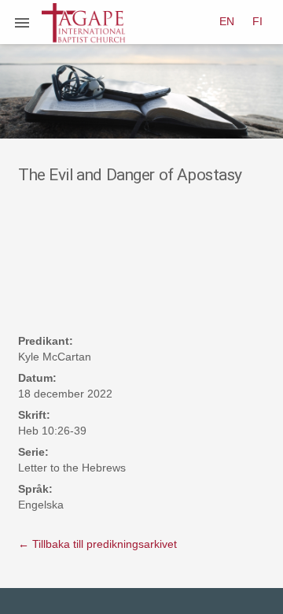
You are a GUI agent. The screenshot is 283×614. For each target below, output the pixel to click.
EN (226, 21)
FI (257, 21)
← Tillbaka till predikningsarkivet (97, 544)
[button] (22, 22)
